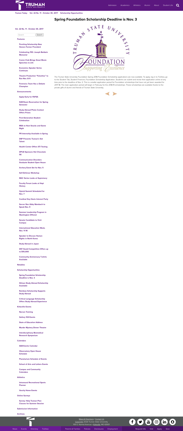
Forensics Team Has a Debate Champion (32, 85)
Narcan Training (26, 312)
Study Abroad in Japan (29, 244)
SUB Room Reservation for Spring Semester (33, 103)
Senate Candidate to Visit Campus (30, 221)
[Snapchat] (172, 422)
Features (21, 39)
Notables (21, 265)
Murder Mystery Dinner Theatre (32, 327)
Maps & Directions (86, 419)
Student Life (168, 5)
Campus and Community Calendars (29, 370)
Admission (112, 5)
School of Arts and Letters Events (33, 364)
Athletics (136, 5)
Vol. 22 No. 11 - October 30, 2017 (44, 13)
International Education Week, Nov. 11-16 (32, 229)
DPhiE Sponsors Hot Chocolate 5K (32, 153)
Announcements (24, 92)
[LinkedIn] (165, 422)
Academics (125, 5)
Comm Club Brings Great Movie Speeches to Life (32, 61)
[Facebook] (133, 422)
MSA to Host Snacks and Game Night (32, 127)
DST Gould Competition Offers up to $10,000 (33, 250)
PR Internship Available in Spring (33, 133)
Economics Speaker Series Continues (30, 69)
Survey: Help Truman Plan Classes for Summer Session (31, 402)
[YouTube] (149, 422)
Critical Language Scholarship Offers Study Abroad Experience (33, 300)
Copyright (79, 422)
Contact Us (99, 419)
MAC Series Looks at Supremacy (33, 178)
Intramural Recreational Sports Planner (32, 383)
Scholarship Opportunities (71, 13)
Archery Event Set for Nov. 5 (31, 168)
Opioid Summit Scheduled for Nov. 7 (31, 192)
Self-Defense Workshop (29, 173)
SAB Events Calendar (28, 346)
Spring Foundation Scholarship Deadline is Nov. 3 (32, 276)
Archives (21, 414)
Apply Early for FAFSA (28, 97)
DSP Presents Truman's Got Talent (31, 140)
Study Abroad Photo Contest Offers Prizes (31, 111)
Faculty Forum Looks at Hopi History (31, 184)
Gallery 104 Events (27, 317)
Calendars (21, 341)
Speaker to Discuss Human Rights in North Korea (30, 237)
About (156, 5)
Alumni (147, 5)
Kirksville (96, 424)
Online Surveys (23, 396)
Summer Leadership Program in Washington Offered (32, 213)
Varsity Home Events (28, 390)
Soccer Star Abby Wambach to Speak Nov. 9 (32, 205)
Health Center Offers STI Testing (33, 147)
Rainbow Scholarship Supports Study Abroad (32, 292)
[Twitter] (141, 422)
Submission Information (27, 409)
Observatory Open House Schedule (30, 352)
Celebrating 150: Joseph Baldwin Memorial (33, 53)
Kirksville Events (24, 307)
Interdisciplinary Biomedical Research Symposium (31, 334)
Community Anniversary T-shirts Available (33, 258)
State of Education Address (31, 322)
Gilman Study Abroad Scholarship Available (33, 284)
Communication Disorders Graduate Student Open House (32, 161)
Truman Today (21, 13)
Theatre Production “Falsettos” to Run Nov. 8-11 (33, 77)
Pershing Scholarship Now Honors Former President (30, 45)
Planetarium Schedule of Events (33, 359)
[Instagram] (157, 422)
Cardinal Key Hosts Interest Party (33, 199)
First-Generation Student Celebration (29, 119)
